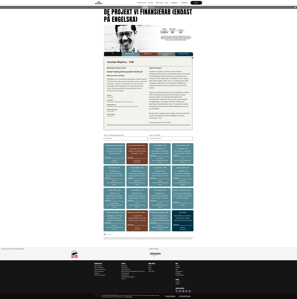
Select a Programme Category (114, 135)
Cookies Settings (170, 296)
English (152, 7)
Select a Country (155, 135)
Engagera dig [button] (141, 2)
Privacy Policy (128, 297)
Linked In (190, 291)
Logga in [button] (174, 3)
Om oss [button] (150, 2)
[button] (167, 3)
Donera (196, 2)
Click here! (177, 291)
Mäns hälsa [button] (159, 2)
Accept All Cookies (184, 296)
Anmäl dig (184, 2)
